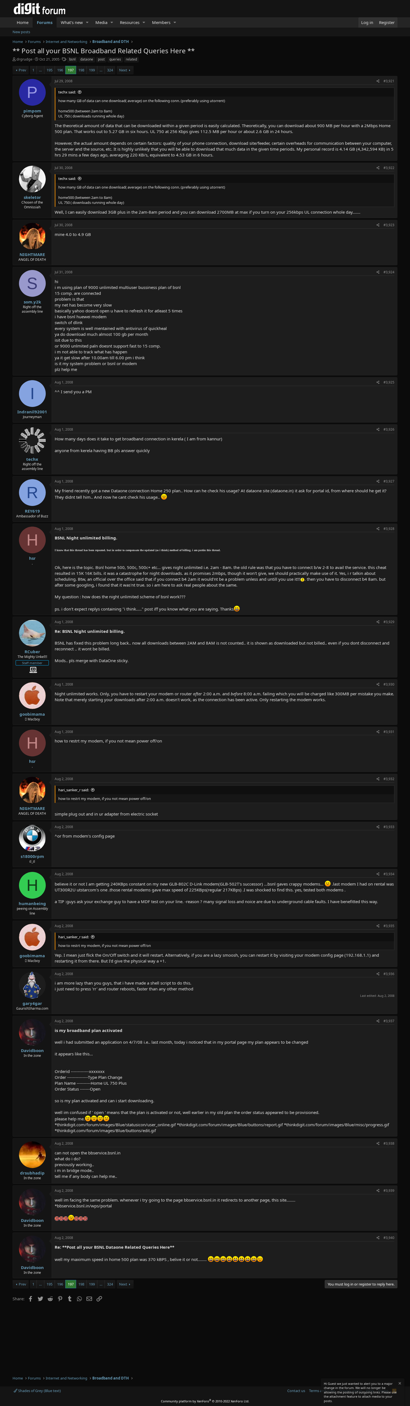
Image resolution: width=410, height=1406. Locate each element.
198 (81, 70)
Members (161, 22)
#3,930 (389, 684)
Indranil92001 (32, 411)
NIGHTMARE (32, 254)
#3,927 (389, 481)
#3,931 (389, 731)
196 (60, 70)
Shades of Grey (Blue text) (39, 1390)
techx (32, 459)
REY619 (32, 511)
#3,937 (389, 1021)
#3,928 (389, 528)
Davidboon (32, 1050)
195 (49, 70)
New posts (21, 31)
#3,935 (389, 925)
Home (22, 22)
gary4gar (32, 1003)
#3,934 (389, 874)
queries (115, 59)
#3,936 (389, 973)
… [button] (40, 70)
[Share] (378, 81)
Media (101, 22)
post (101, 59)
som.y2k (32, 302)
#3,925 (389, 382)
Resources (129, 22)
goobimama (32, 714)
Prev (22, 70)
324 (110, 70)
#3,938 (389, 1143)
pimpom (32, 111)
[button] (87, 22)
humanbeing (32, 903)
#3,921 (389, 81)
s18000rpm (32, 856)
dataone (86, 59)
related (131, 59)
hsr (32, 558)
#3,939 (389, 1190)
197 (71, 70)
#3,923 (389, 225)
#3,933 (389, 826)
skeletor (32, 197)
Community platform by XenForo (205, 1401)
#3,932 (389, 778)
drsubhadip (32, 1173)
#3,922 (389, 167)
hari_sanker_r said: (73, 789)
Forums (44, 22)
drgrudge (24, 59)
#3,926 (389, 429)
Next (123, 70)
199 (92, 70)
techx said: (67, 92)
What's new (72, 22)
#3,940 (389, 1237)
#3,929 (389, 621)
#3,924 (389, 272)
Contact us (296, 1390)
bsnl (72, 59)
